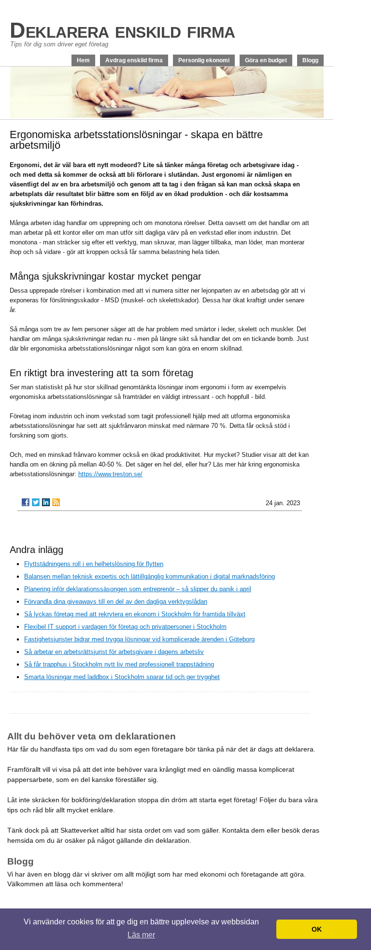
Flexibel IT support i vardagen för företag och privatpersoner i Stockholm (125, 626)
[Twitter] (36, 502)
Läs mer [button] (141, 935)
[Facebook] (25, 502)
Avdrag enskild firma (134, 60)
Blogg (310, 60)
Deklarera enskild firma (122, 30)
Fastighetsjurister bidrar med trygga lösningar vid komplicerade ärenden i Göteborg (139, 639)
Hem (83, 60)
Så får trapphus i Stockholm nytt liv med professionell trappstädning (119, 664)
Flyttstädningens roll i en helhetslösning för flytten (93, 563)
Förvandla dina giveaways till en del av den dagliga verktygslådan (115, 601)
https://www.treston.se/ (110, 474)
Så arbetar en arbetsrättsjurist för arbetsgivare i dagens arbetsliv (114, 651)
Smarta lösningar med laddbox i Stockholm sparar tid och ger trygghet (122, 677)
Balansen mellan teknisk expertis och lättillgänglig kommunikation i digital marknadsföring (149, 576)
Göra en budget (266, 60)
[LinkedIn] (46, 502)
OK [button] (317, 929)
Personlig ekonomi (203, 60)
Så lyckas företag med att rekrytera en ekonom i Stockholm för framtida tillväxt (134, 614)
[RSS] (56, 502)
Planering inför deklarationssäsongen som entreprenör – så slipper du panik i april (137, 589)
